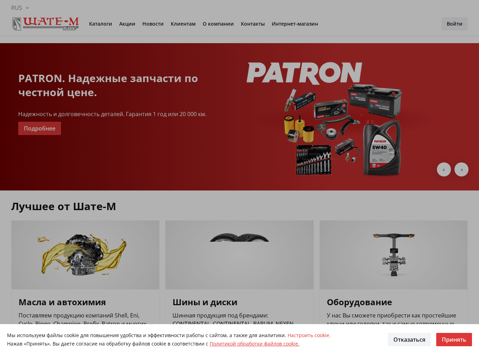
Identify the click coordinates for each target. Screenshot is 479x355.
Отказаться (409, 339)
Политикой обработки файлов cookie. (254, 343)
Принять (454, 339)
